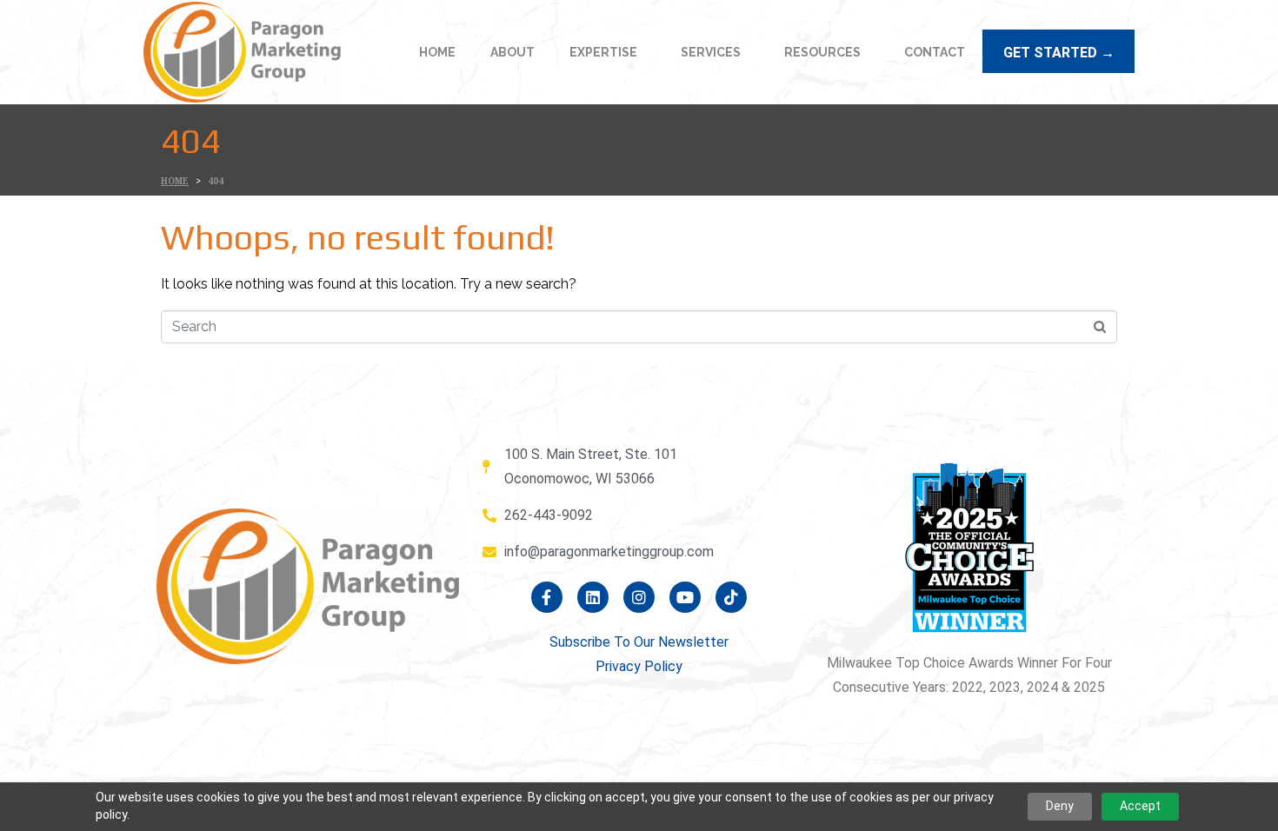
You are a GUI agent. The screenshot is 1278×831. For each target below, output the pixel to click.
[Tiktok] (731, 597)
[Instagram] (639, 597)
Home (437, 52)
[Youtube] (685, 597)
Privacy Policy (639, 666)
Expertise (603, 52)
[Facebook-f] (546, 597)
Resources (822, 52)
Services (711, 52)
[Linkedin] (593, 597)
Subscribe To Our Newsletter (639, 642)
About (512, 52)
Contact (934, 52)
